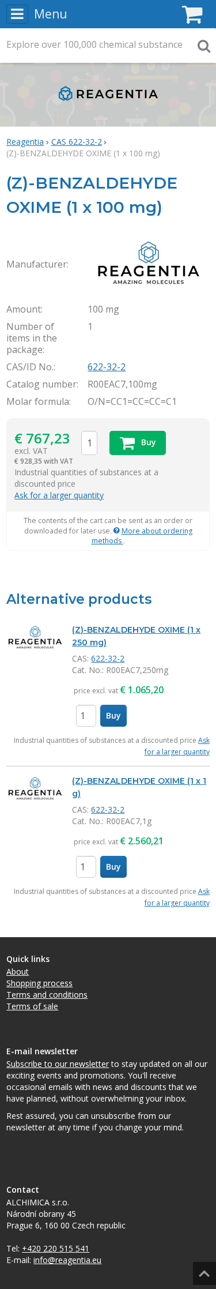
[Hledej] (203, 45)
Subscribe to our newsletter (57, 1063)
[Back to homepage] (108, 103)
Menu (50, 14)
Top (202, 1269)
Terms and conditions (47, 994)
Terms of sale (32, 1006)
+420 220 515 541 (55, 1248)
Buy (113, 715)
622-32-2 (107, 366)
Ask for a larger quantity (59, 495)
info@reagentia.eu (67, 1259)
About (17, 971)
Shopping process (39, 983)
